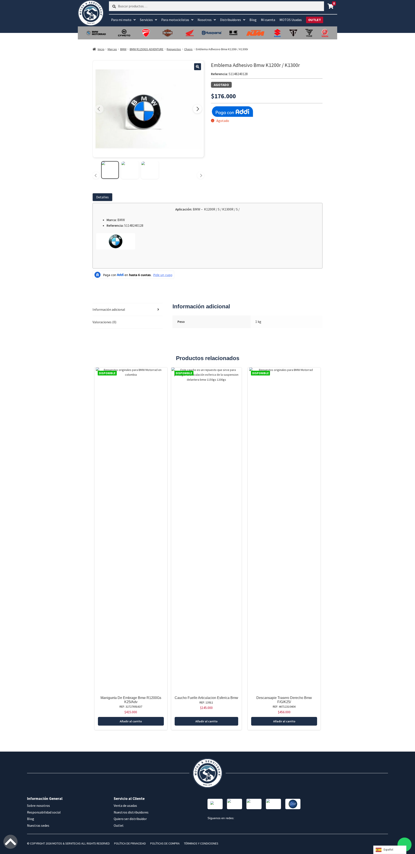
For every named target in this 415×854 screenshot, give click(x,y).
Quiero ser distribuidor (130, 819)
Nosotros (205, 20)
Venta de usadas (125, 805)
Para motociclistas (175, 20)
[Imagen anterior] (99, 109)
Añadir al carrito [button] (131, 721)
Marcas (112, 49)
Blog (253, 20)
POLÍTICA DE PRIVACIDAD (130, 843)
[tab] (103, 197)
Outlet (119, 825)
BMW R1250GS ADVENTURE (146, 49)
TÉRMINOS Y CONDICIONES (201, 843)
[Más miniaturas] (200, 175)
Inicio (101, 49)
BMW (123, 49)
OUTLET (314, 20)
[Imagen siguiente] (197, 109)
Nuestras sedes (38, 825)
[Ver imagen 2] (130, 170)
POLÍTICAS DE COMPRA (165, 843)
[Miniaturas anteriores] (96, 175)
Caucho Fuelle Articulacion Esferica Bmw (206, 698)
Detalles (102, 197)
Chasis (188, 49)
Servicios (146, 20)
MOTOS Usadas (290, 20)
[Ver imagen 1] (110, 170)
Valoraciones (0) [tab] (104, 322)
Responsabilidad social (44, 812)
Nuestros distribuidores (131, 812)
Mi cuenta (268, 20)
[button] (197, 66)
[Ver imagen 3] (150, 170)
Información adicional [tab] (109, 309)
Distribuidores (230, 20)
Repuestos (174, 49)
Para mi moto (121, 20)
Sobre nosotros (38, 805)
